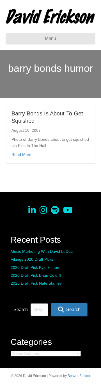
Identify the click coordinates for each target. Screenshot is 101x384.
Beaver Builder (79, 376)
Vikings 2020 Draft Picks (32, 259)
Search (20, 309)
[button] (69, 309)
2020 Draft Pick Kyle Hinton (35, 267)
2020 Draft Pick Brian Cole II (36, 275)
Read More (21, 154)
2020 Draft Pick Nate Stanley (36, 283)
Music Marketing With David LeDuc (42, 251)
